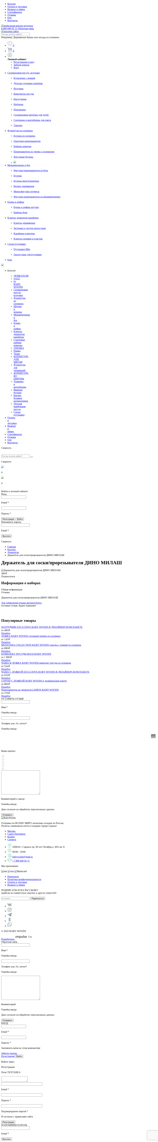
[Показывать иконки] (153, 741)
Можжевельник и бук (18, 165)
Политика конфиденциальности (24, 879)
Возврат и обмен (16, 9)
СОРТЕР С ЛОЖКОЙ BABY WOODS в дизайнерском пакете (34, 681)
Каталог (11, 3)
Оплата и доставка (17, 6)
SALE (17, 278)
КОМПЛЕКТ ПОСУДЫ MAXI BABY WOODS (26, 654)
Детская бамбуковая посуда (19, 406)
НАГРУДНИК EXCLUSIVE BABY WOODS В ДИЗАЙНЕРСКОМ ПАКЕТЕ (42, 627)
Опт (9, 17)
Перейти (5, 633)
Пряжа (17, 351)
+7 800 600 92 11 (21, 860)
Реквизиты (13, 876)
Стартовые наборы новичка (19, 342)
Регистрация (8, 1056)
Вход (16, 67)
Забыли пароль (21, 64)
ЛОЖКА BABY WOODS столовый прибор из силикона (30, 636)
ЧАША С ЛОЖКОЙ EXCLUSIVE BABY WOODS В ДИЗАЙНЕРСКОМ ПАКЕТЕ (45, 672)
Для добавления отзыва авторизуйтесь (21, 603)
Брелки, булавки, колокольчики (21, 398)
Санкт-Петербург (16, 834)
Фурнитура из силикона (20, 130)
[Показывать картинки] (153, 736)
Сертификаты (14, 12)
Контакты (12, 20)
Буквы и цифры (15, 202)
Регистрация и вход (24, 62)
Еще (9, 259)
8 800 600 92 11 (17, 28)
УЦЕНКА (19, 348)
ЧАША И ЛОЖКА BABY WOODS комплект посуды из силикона (36, 663)
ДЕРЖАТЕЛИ (21, 275)
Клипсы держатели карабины (23, 217)
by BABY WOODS (18, 284)
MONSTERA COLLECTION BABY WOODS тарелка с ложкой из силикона (41, 645)
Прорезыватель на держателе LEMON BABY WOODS (30, 689)
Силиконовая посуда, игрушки (23, 73)
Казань (11, 836)
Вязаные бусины (18, 391)
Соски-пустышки (16, 244)
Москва (11, 831)
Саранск (11, 839)
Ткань (17, 353)
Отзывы (11, 15)
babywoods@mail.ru (22, 856)
